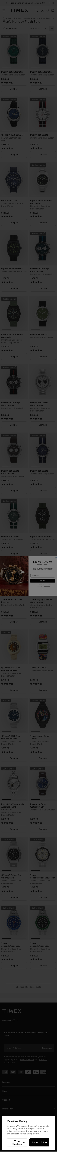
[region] (28, 1133)
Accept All (38, 1142)
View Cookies (17, 1143)
